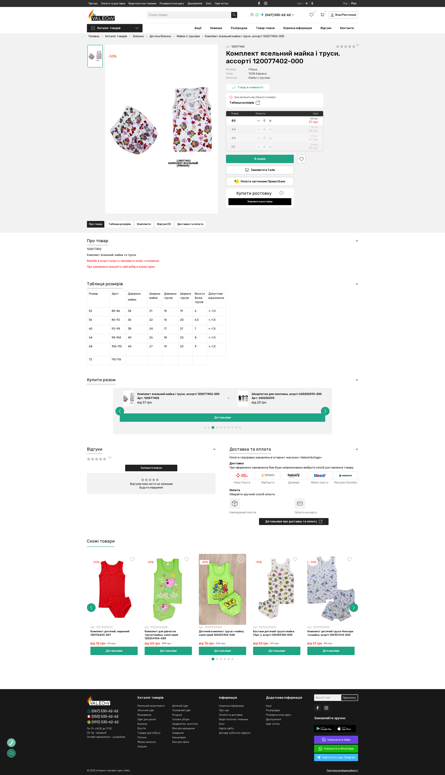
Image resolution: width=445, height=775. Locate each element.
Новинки (216, 28)
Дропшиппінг (195, 3)
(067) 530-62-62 (105, 711)
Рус (353, 3)
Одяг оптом (221, 3)
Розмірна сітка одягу (172, 3)
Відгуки (326, 28)
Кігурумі (177, 714)
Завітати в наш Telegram (339, 757)
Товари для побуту (148, 732)
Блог (209, 3)
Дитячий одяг (180, 705)
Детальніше (222, 417)
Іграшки (142, 746)
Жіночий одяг (145, 710)
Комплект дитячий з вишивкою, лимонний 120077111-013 (383, 633)
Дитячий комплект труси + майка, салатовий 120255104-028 (221, 633)
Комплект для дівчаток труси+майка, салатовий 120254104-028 (161, 635)
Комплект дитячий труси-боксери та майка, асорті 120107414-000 (330, 633)
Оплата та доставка (113, 3)
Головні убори (180, 719)
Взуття (141, 728)
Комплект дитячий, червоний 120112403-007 (109, 633)
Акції (198, 28)
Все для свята (180, 742)
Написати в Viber (338, 739)
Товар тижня (265, 28)
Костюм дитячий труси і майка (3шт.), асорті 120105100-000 (273, 633)
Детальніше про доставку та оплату (291, 521)
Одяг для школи (146, 719)
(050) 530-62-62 (105, 717)
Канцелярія (179, 737)
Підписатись (349, 697)
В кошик (260, 158)
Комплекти (144, 224)
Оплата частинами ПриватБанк (263, 181)
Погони (142, 737)
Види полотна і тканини (142, 3)
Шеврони (178, 732)
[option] (95, 56)
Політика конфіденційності (342, 770)
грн (299, 3)
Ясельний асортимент (151, 705)
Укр (345, 3)
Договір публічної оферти (234, 732)
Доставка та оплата (190, 224)
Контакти (347, 28)
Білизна (142, 723)
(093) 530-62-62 (105, 722)
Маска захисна (146, 742)
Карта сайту (226, 728)
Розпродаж (239, 28)
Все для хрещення (183, 728)
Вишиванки (144, 714)
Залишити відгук (151, 467)
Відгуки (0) (164, 224)
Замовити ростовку (260, 201)
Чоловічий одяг (181, 710)
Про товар (95, 224)
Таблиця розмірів (241, 102)
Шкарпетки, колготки (185, 723)
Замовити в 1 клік (263, 170)
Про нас (93, 3)
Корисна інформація (297, 28)
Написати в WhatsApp (339, 748)
